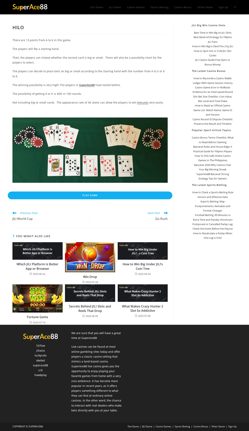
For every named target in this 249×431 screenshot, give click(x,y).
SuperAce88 (87, 85)
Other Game (218, 426)
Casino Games (163, 426)
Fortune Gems (37, 317)
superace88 (40, 365)
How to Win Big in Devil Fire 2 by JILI (212, 46)
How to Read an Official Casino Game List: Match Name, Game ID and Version (212, 110)
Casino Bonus (200, 426)
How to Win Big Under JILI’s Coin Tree (143, 266)
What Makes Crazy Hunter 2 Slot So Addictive (142, 308)
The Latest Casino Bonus (208, 71)
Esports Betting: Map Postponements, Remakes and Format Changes (212, 206)
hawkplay (40, 375)
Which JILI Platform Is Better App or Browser (37, 266)
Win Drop (90, 277)
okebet (40, 360)
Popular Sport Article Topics (211, 130)
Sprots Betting (182, 426)
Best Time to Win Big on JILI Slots (212, 32)
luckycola (40, 355)
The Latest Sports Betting (209, 185)
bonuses (142, 102)
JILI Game (147, 426)
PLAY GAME (90, 195)
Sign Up (232, 426)
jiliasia (40, 350)
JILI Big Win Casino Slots (208, 25)
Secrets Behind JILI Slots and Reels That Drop (90, 308)
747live (40, 345)
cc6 (40, 370)
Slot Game (133, 426)
